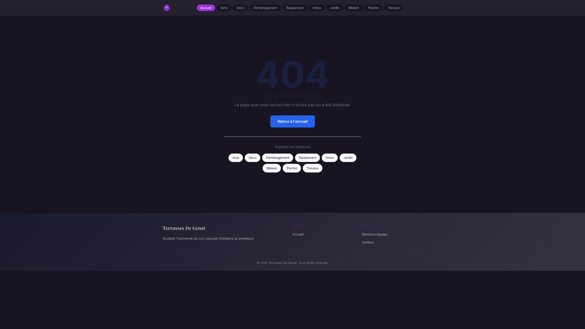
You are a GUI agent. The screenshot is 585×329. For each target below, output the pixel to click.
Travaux (394, 8)
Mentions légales (374, 234)
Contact (368, 242)
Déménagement (265, 8)
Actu (224, 8)
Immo (317, 8)
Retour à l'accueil (293, 121)
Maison (353, 8)
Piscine (373, 8)
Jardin (334, 8)
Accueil (205, 8)
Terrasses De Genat (184, 228)
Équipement (295, 8)
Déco (241, 8)
